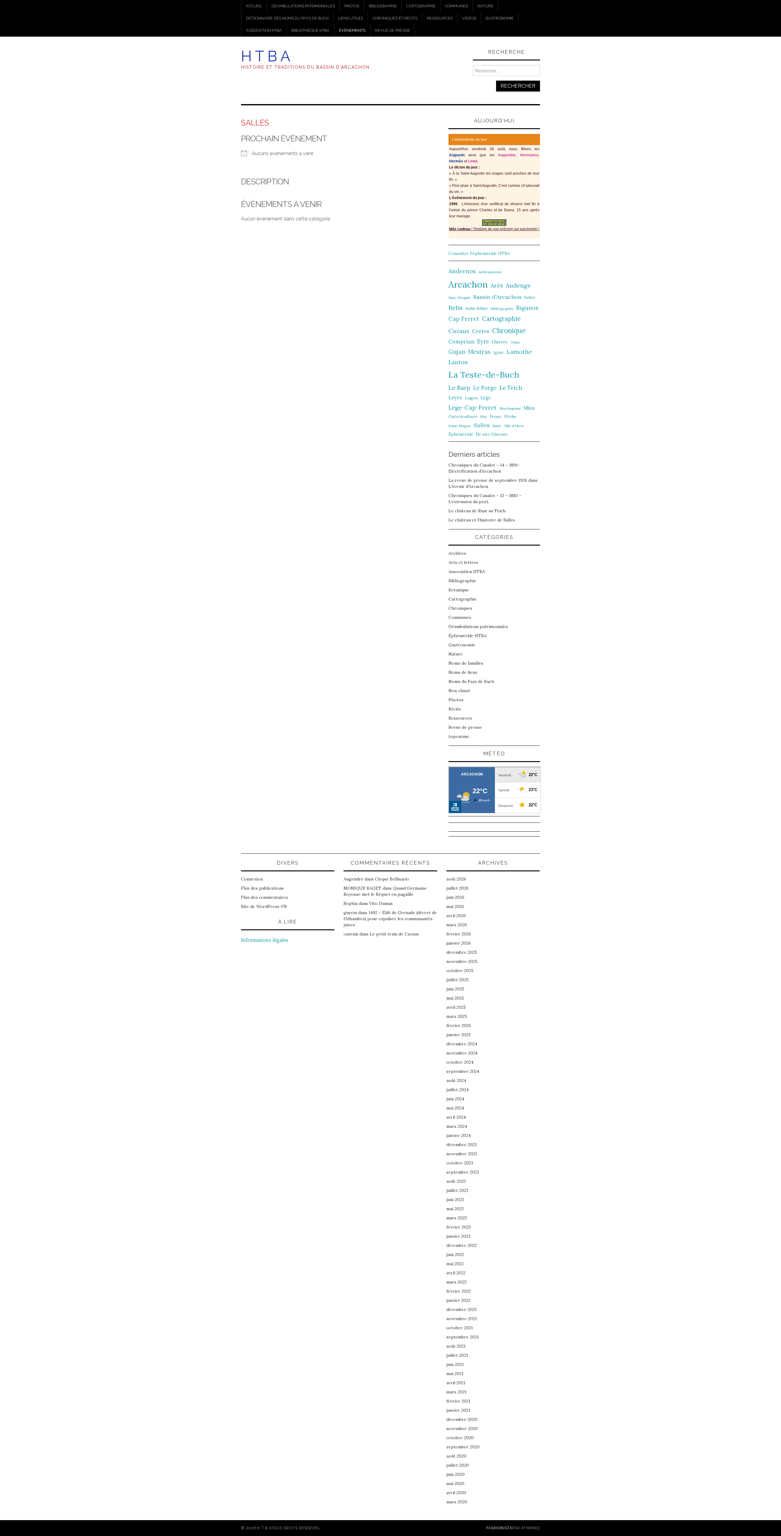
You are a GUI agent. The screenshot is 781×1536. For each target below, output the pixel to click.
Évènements (352, 30)
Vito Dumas (381, 903)
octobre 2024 (459, 1062)
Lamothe (519, 351)
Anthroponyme (490, 272)
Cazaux (458, 331)
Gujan (515, 342)
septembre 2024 (462, 1071)
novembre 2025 (461, 961)
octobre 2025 (459, 970)
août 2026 (456, 879)
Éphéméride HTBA (467, 635)
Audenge (518, 285)
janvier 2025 (458, 1034)
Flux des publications (262, 888)
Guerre (500, 342)
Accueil (254, 6)
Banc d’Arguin (459, 298)
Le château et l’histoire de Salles (481, 520)
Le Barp (459, 387)
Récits (454, 709)
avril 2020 (456, 1492)
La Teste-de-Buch (483, 374)
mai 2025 (455, 998)
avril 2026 (456, 915)
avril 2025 (456, 1007)
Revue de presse (392, 30)
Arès (497, 285)
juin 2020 (455, 1474)
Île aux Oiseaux (492, 434)
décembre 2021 (461, 1309)
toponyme (458, 736)
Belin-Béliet (477, 308)
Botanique (458, 590)
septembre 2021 (462, 1337)
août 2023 (456, 1181)
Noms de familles (465, 663)
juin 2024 (455, 1099)
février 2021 (458, 1401)
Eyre (483, 341)
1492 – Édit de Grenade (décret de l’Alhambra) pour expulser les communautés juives (390, 919)
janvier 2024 (458, 1135)
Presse (496, 416)
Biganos (527, 307)
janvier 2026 (458, 943)
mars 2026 (456, 925)
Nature (485, 6)
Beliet (529, 297)
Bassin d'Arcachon (497, 296)
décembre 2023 (461, 1144)
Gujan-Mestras (469, 351)
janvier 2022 (458, 1300)
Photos (351, 6)
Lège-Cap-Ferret (472, 407)
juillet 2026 (457, 888)
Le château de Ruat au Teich (477, 511)
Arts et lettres (463, 562)
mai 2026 (455, 906)
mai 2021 (454, 1373)
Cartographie (421, 6)
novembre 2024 (461, 1053)
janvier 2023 (458, 1236)
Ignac (498, 352)
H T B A (265, 56)
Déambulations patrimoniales (303, 6)
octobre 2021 (459, 1328)
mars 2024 (456, 1126)
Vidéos (469, 18)
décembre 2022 (461, 1245)
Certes (480, 331)
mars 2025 (456, 1016)
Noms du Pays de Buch (471, 681)
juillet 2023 (457, 1190)
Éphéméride (460, 434)
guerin (350, 912)
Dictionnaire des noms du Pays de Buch (287, 18)
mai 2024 (455, 1108)
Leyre (455, 397)
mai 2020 (455, 1483)
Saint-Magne (459, 425)
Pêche (510, 416)
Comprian (461, 341)
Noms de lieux (462, 672)
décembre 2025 (461, 952)
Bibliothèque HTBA (310, 30)
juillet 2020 (457, 1465)
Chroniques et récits (395, 18)
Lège (485, 398)
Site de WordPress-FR (264, 906)
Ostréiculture (462, 416)
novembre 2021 (461, 1318)
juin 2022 (455, 1254)
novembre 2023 (461, 1154)
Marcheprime (510, 408)
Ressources (440, 18)
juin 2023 (455, 1199)
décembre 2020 (461, 1419)
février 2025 (458, 1025)
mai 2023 (455, 1208)
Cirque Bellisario (392, 879)
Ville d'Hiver (514, 425)
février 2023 (458, 1227)
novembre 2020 (462, 1428)
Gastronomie (500, 18)
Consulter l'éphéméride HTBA (479, 253)
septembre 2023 (462, 1172)
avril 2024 (456, 1117)
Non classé (459, 690)
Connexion (252, 879)
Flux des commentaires (264, 897)
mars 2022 (456, 1282)
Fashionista (499, 1528)
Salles (482, 425)
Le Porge (485, 387)
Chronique (509, 330)
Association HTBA (264, 30)
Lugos (471, 398)
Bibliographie (383, 6)
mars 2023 (456, 1218)
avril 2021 (455, 1382)
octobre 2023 (459, 1163)
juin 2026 (455, 897)
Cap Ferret (463, 318)
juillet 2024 (457, 1089)
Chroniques (460, 608)
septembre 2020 (463, 1447)
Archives (457, 553)
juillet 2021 (457, 1355)
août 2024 (456, 1080)
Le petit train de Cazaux (394, 934)
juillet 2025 (457, 979)
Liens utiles (350, 18)
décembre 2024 (461, 1044)
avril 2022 (456, 1273)
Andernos (462, 271)
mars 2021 (456, 1392)
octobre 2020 (460, 1437)
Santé (496, 426)
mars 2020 (456, 1502)
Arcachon (468, 284)
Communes (456, 6)
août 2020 (456, 1456)
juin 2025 (455, 989)
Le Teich (510, 387)
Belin (455, 307)
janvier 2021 (458, 1410)
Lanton (458, 362)
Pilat (483, 417)
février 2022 (458, 1291)
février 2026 (458, 934)
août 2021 (456, 1346)
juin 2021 (455, 1364)
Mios (529, 408)
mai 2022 (455, 1263)
